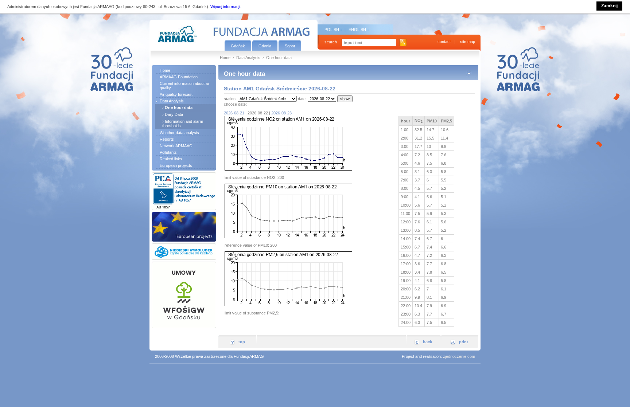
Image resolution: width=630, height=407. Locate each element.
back (427, 342)
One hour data (178, 107)
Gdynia (264, 46)
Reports (167, 139)
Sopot (290, 46)
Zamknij (609, 5)
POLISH (331, 29)
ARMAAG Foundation (179, 77)
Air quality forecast (176, 94)
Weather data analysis (179, 132)
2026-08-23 (281, 113)
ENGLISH (357, 29)
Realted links (171, 159)
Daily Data (174, 114)
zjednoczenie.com (459, 356)
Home (225, 57)
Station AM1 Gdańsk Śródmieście (265, 88)
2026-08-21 (234, 113)
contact (444, 41)
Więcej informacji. (225, 6)
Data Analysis (248, 57)
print (463, 342)
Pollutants (168, 152)
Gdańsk (238, 46)
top (241, 342)
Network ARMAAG (176, 146)
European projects (176, 165)
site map (467, 41)
